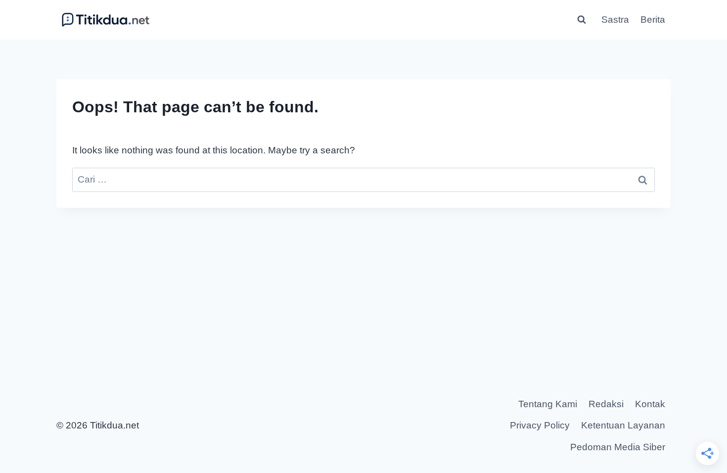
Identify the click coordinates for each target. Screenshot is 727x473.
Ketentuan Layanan (623, 425)
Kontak (650, 404)
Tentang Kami (547, 404)
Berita (652, 19)
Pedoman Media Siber (617, 447)
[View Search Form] (582, 20)
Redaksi (606, 404)
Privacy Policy (540, 425)
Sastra (615, 19)
